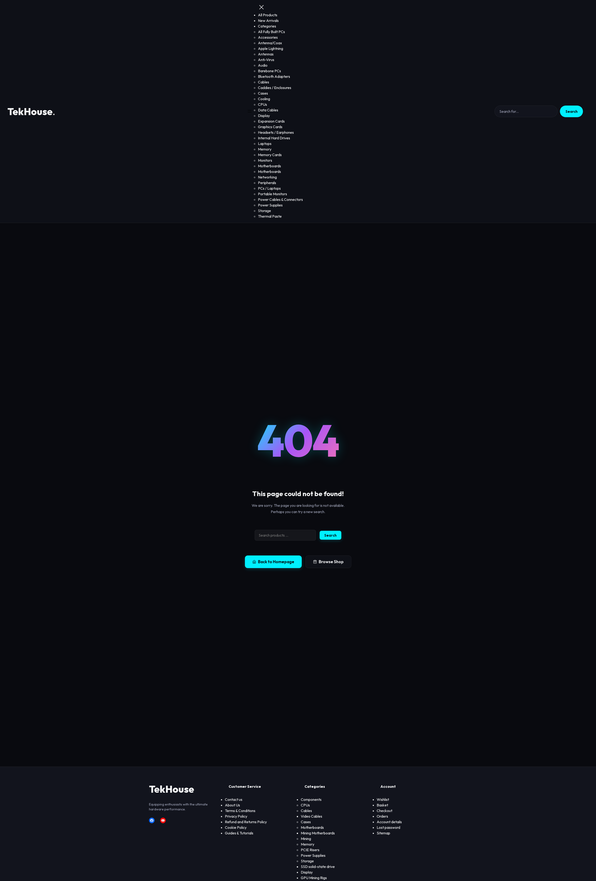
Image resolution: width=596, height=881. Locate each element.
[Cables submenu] (313, 811)
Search (572, 111)
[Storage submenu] (315, 861)
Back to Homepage (276, 561)
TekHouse (30, 111)
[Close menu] (261, 7)
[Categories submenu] (277, 26)
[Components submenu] (323, 800)
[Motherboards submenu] (325, 828)
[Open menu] (249, 111)
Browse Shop (331, 561)
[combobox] (285, 535)
